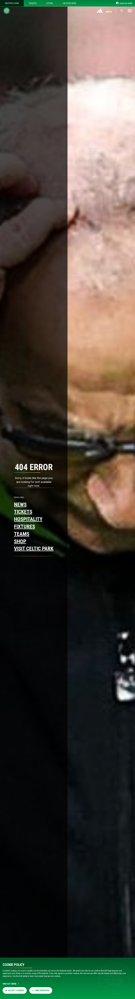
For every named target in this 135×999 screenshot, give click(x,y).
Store (49, 3)
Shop (20, 541)
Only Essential (42, 990)
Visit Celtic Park (34, 548)
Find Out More (9, 984)
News (20, 504)
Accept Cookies (16, 990)
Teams (21, 534)
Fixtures (24, 526)
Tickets (33, 3)
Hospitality (28, 519)
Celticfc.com (12, 3)
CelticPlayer (69, 3)
